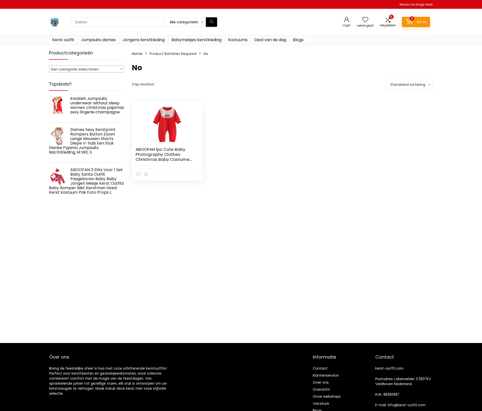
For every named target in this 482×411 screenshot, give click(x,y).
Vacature (321, 403)
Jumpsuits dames (98, 40)
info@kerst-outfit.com (407, 405)
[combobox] (86, 69)
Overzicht (321, 389)
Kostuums (238, 40)
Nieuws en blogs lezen (416, 4)
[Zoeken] (211, 22)
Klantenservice (326, 375)
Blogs (298, 40)
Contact (320, 368)
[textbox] (86, 69)
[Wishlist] (365, 20)
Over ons (321, 382)
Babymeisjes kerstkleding (196, 40)
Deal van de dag (270, 40)
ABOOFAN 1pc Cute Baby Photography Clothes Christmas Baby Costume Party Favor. (163, 156)
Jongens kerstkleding (144, 40)
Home (137, 53)
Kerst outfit (63, 40)
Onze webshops (327, 396)
